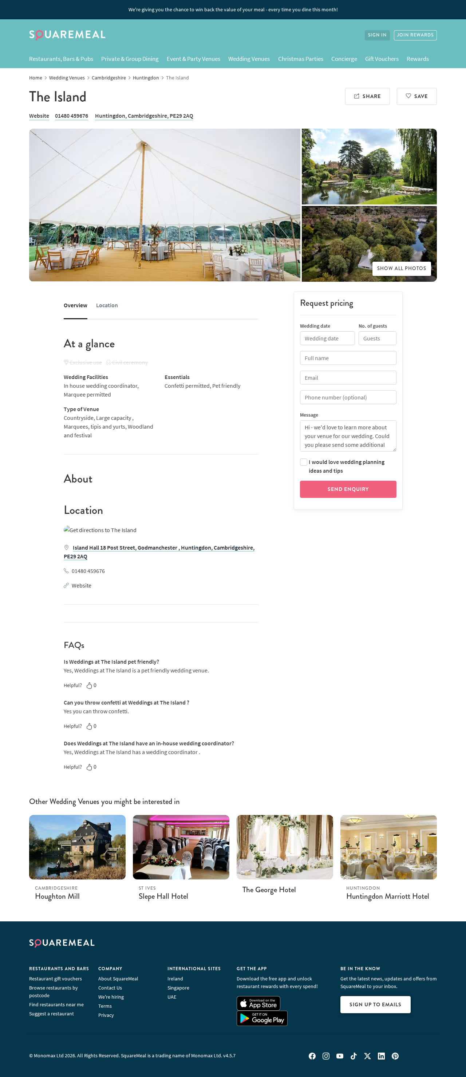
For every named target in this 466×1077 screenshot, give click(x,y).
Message (309, 414)
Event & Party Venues (193, 59)
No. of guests (373, 326)
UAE (171, 997)
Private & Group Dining (130, 59)
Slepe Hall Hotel (163, 896)
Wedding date (315, 326)
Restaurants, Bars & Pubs (61, 59)
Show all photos (401, 268)
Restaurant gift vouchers (55, 978)
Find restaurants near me (56, 1004)
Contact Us (110, 987)
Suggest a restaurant (51, 1013)
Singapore (178, 987)
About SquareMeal (118, 978)
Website (39, 115)
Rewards (418, 59)
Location (107, 305)
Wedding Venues (249, 59)
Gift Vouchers (382, 59)
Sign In (377, 35)
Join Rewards (415, 35)
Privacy (106, 1015)
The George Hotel (269, 889)
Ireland (175, 978)
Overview (75, 305)
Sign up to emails (376, 1004)
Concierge (344, 59)
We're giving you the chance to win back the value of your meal (233, 9)
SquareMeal (67, 35)
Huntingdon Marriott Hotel (387, 896)
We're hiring (111, 997)
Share (372, 96)
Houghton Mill (57, 896)
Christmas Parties (300, 59)
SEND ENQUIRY (348, 489)
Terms (105, 1006)
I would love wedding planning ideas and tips (346, 466)
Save (421, 96)
